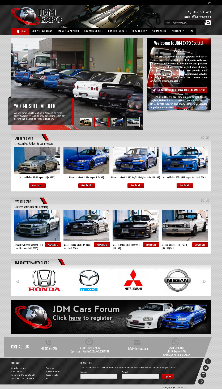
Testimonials (52, 375)
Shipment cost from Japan (23, 378)
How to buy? (140, 31)
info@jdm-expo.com (199, 16)
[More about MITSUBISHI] (133, 280)
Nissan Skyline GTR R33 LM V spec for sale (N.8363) (185, 177)
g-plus (201, 381)
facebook (208, 361)
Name (83, 372)
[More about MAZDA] (89, 280)
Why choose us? (53, 371)
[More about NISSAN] (177, 280)
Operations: (76, 351)
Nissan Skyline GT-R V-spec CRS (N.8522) (37, 177)
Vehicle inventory (19, 368)
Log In (208, 2)
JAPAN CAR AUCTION (68, 31)
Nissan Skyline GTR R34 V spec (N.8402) (86, 177)
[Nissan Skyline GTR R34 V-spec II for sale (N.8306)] (86, 225)
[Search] (208, 22)
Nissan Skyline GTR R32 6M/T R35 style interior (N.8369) (135, 177)
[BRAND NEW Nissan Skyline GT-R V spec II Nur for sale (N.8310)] (37, 225)
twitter (206, 368)
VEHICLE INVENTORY (42, 31)
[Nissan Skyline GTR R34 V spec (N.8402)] (86, 161)
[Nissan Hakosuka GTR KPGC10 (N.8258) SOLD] (184, 225)
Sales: (83, 348)
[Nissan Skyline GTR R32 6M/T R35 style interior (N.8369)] (135, 161)
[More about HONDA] (44, 280)
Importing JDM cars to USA (23, 375)
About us (50, 368)
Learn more (180, 107)
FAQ (192, 31)
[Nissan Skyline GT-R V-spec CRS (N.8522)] (37, 161)
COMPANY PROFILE (93, 31)
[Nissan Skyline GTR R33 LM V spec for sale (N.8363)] (184, 161)
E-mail (125, 372)
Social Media (159, 31)
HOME (24, 31)
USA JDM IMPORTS (117, 31)
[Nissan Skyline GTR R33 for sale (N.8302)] (135, 225)
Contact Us (178, 31)
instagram (203, 375)
